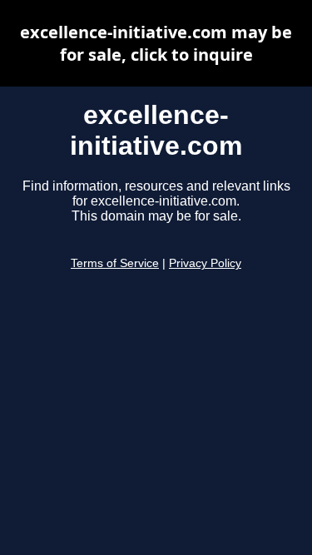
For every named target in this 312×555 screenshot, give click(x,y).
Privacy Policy (205, 263)
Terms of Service (115, 263)
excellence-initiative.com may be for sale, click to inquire (156, 43)
